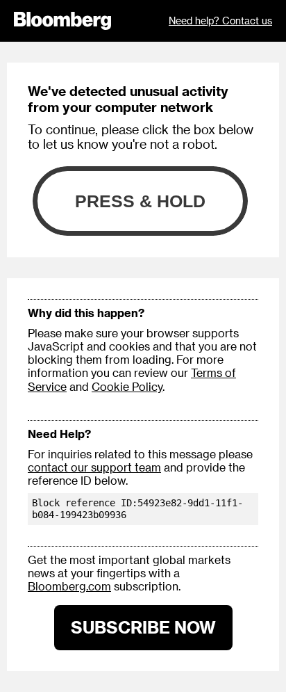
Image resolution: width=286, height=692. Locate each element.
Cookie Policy (127, 386)
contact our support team (94, 467)
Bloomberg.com (69, 586)
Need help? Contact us (220, 20)
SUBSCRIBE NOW (143, 627)
